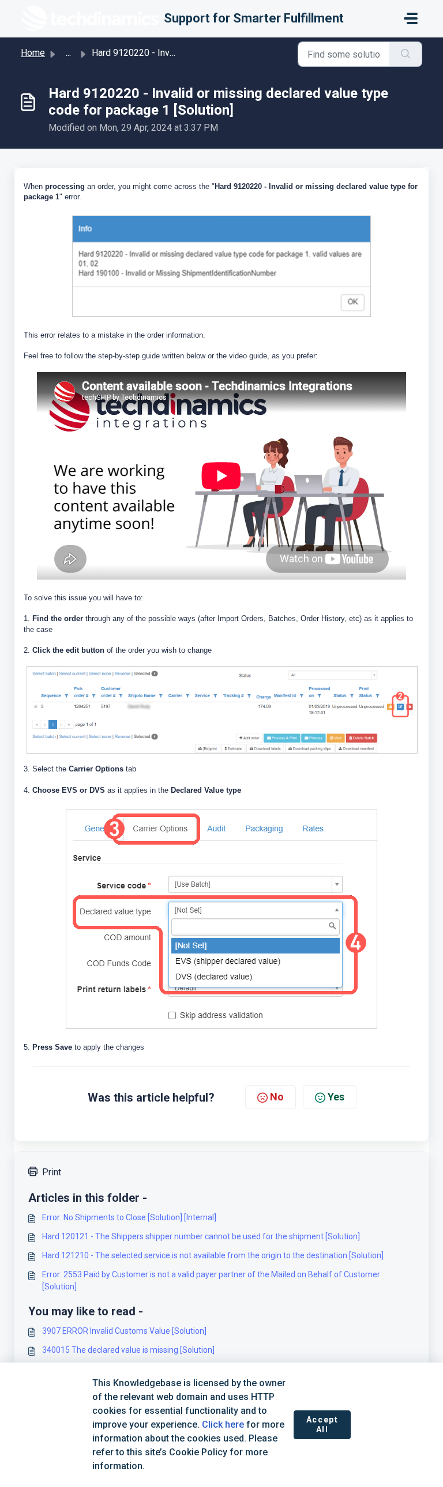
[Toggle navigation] (410, 18)
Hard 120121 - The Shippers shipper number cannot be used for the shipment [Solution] (201, 1236)
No (277, 1097)
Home (33, 52)
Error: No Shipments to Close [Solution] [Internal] (129, 1217)
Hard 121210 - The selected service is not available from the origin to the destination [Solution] (213, 1255)
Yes (336, 1097)
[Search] (405, 54)
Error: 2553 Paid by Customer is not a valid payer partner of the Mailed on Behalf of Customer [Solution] (211, 1280)
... (68, 52)
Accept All (322, 1425)
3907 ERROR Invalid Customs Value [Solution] (124, 1330)
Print (51, 1172)
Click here (223, 1424)
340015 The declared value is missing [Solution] (128, 1349)
